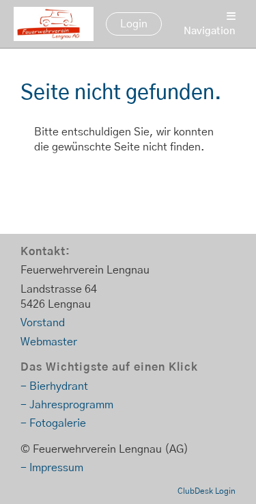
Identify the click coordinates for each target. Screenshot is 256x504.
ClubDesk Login (206, 491)
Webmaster (48, 341)
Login (133, 23)
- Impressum (51, 467)
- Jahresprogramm (66, 404)
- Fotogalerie (53, 423)
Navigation (210, 31)
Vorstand (42, 322)
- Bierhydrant (54, 386)
